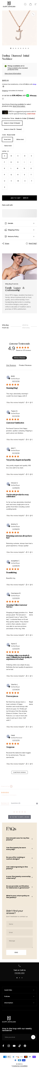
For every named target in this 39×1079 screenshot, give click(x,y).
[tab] (5, 803)
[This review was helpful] (26, 402)
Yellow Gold (8, 146)
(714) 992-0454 (19, 973)
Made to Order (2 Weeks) (12, 123)
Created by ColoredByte (19, 1066)
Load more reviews (19, 772)
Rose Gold (7, 139)
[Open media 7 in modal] (33, 14)
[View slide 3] (22, 977)
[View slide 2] (19, 977)
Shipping (5, 90)
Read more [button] (31, 614)
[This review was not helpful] (30, 402)
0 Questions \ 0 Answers (9, 795)
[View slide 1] (17, 977)
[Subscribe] (33, 1037)
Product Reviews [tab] (25, 365)
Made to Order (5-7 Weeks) (13, 129)
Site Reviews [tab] (11, 365)
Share (7, 243)
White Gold (20, 139)
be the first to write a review (19, 817)
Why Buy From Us (5, 326)
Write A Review (19, 358)
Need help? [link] (33, 243)
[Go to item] (11, 48)
